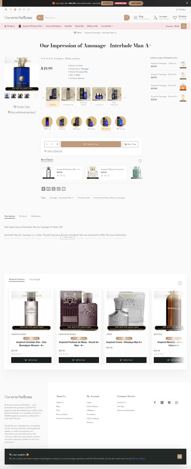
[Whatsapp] (29, 9)
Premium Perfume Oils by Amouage (109, 197)
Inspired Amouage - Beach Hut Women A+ (164, 85)
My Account (93, 396)
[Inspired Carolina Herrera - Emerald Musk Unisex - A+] (137, 172)
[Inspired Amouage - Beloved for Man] (183, 98)
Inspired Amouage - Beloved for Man (164, 96)
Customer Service (126, 396)
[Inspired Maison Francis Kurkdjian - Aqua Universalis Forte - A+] (92, 172)
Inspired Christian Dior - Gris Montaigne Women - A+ (69, 169)
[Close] (187, 2)
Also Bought (34, 279)
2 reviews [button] (58, 58)
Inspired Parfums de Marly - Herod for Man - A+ (79, 343)
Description (9, 216)
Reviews (23, 216)
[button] (8, 96)
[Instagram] (15, 9)
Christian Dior (18, 334)
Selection (45, 84)
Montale (158, 334)
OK (179, 456)
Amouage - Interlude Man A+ (61, 197)
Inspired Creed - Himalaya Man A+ (124, 342)
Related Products (17, 279)
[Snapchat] (11, 9)
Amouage (85, 69)
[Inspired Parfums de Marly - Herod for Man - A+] (79, 311)
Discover (159, 3)
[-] (46, 144)
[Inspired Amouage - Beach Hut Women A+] (183, 87)
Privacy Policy (138, 458)
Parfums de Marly (67, 334)
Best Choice (47, 159)
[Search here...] (127, 17)
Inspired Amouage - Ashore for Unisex (164, 63)
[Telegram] (20, 9)
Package (45, 111)
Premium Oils (84, 197)
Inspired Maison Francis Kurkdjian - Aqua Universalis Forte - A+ (113, 169)
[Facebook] (6, 9)
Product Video (23, 107)
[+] (57, 144)
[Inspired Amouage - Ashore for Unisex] (183, 64)
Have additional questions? (23, 112)
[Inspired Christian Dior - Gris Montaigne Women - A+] (48, 172)
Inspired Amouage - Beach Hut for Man (164, 74)
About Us (61, 396)
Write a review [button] (72, 58)
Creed (109, 334)
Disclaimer (36, 216)
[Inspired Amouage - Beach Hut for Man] (183, 75)
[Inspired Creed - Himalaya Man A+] (126, 311)
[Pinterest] (24, 9)
